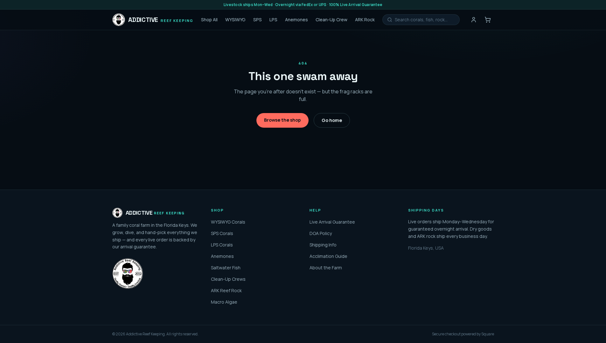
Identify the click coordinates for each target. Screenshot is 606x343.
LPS (273, 20)
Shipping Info (323, 245)
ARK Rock (365, 20)
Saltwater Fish (225, 268)
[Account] (473, 19)
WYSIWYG (235, 20)
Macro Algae (224, 302)
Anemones (296, 20)
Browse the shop (282, 120)
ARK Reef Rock (226, 290)
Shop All (209, 20)
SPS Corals (222, 233)
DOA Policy (321, 233)
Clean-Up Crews (228, 279)
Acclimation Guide (328, 256)
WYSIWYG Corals (228, 222)
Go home (332, 120)
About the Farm (326, 268)
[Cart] (487, 19)
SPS (257, 20)
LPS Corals (222, 245)
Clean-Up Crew (331, 20)
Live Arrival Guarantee (332, 222)
